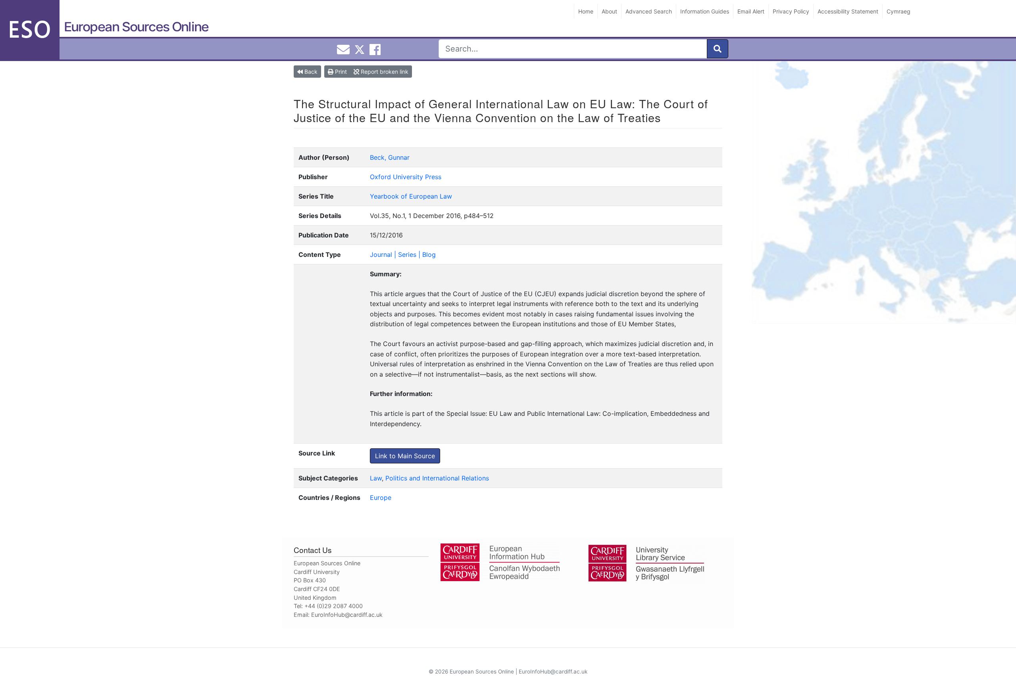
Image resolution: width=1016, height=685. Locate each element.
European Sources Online (136, 26)
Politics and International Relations (437, 478)
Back (310, 71)
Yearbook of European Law (411, 196)
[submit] (717, 48)
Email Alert (750, 11)
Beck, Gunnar (390, 157)
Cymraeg (898, 11)
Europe (380, 497)
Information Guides (704, 11)
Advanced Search (648, 11)
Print (340, 71)
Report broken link (383, 71)
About (609, 11)
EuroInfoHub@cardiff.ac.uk (347, 614)
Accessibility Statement (848, 11)
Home (585, 11)
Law (376, 478)
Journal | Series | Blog (403, 254)
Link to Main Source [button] (405, 456)
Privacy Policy (791, 11)
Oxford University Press (405, 177)
